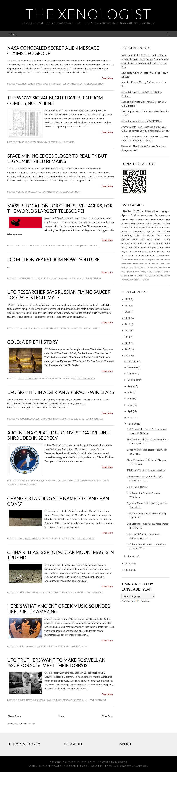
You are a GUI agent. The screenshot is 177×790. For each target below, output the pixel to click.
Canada (166, 239)
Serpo (131, 255)
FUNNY (133, 251)
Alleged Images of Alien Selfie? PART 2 (141, 121)
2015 (127, 563)
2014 (127, 570)
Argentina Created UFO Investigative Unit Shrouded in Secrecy (59, 435)
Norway (136, 272)
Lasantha (96, 766)
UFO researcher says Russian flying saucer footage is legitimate (58, 294)
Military (62, 481)
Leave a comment (96, 84)
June (130, 398)
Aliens (153, 219)
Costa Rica (158, 260)
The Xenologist (88, 14)
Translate (145, 601)
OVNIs (21, 328)
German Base (137, 264)
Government (50, 481)
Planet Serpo (154, 272)
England (125, 251)
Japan (150, 251)
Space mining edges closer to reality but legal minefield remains (57, 158)
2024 (127, 312)
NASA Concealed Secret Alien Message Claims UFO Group (53, 50)
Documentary (25, 278)
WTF (132, 219)
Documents (24, 419)
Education (165, 247)
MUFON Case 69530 (130, 268)
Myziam (143, 268)
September (133, 380)
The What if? (40, 278)
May (130, 405)
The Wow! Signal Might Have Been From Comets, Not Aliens (55, 100)
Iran (139, 251)
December (133, 361)
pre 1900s (140, 279)
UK (131, 227)
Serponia (139, 255)
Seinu (124, 255)
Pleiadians (165, 272)
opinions (145, 247)
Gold (21, 378)
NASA (160, 219)
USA (48, 700)
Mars (133, 223)
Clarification (148, 235)
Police (124, 247)
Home (12, 34)
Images (28, 592)
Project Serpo (127, 275)
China (31, 246)
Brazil (157, 239)
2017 (127, 349)
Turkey (124, 279)
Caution (22, 84)
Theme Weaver (52, 766)
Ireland (155, 264)
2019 (127, 337)
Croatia (167, 260)
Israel (144, 251)
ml (84, 84)
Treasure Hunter (163, 275)
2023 (127, 318)
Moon (28, 538)
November (133, 367)
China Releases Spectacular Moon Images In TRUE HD (60, 555)
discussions (164, 255)
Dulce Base (163, 235)
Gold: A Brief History (32, 342)
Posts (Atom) (28, 723)
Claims (31, 84)
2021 (127, 330)
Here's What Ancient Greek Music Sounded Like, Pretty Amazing (59, 608)
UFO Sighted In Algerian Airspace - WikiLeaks (60, 392)
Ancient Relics (144, 223)
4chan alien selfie (142, 239)
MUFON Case (164, 264)
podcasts (125, 239)
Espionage (139, 227)
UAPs (129, 279)
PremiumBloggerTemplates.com (127, 766)
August (131, 386)
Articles (22, 246)
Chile (137, 235)
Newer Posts (14, 716)
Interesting (31, 378)
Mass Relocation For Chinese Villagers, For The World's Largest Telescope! (60, 208)
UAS (134, 279)
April (130, 411)
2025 (127, 305)
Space (39, 84)
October (132, 373)
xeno (140, 243)
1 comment (68, 142)
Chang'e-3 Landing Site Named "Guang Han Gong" (58, 501)
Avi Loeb (142, 260)
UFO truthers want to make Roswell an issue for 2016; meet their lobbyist (56, 662)
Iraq (150, 264)
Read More (107, 78)
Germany (125, 243)
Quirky (150, 231)
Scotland (165, 251)
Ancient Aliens (153, 227)
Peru (167, 243)
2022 (127, 324)
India (155, 243)
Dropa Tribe (126, 264)
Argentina (23, 481)
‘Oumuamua (127, 259)
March (131, 417)
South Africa (151, 255)
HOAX (134, 243)
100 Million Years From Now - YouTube (53, 259)
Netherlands (152, 268)
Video (46, 84)
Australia (125, 223)
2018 (127, 343)
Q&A (136, 275)
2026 (127, 299)
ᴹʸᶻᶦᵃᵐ (147, 279)
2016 (127, 355)
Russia (28, 328)
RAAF (141, 275)
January (132, 556)
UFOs (35, 328)
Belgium (150, 260)
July (130, 392)
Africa (136, 260)
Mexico (157, 251)
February (132, 424)
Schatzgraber (150, 275)
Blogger (121, 762)
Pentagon (144, 272)
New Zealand (164, 268)
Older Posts (108, 716)
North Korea (126, 272)
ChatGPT (148, 243)
